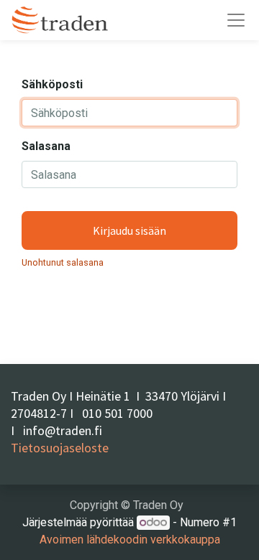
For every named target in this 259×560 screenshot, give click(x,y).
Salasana (46, 146)
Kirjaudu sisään (129, 230)
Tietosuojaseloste (60, 447)
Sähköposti (52, 84)
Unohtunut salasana (63, 262)
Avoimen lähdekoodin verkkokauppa (130, 539)
